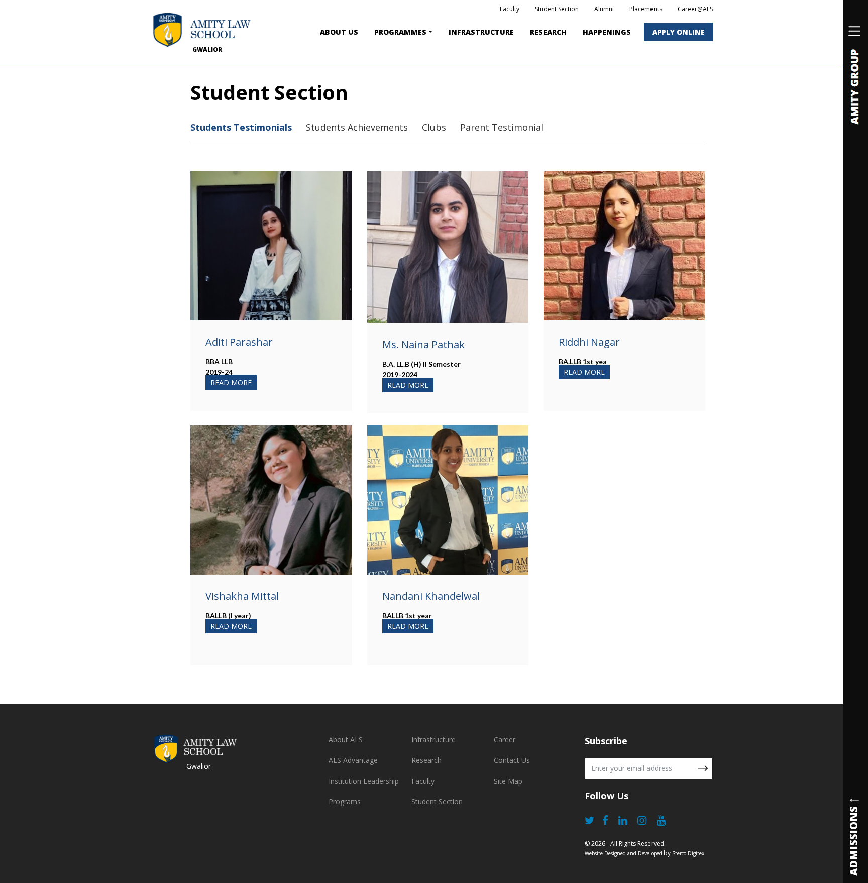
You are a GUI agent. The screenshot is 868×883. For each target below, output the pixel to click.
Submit (703, 768)
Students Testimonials (241, 127)
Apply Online (678, 32)
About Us (339, 32)
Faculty (509, 9)
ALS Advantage (353, 760)
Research (548, 32)
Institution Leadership (364, 781)
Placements (645, 9)
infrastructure (481, 32)
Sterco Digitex (688, 853)
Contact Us (512, 760)
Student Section (557, 9)
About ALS (346, 739)
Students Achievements (357, 127)
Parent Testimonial (502, 127)
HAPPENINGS (607, 32)
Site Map (508, 781)
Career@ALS (695, 9)
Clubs (434, 127)
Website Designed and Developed (623, 853)
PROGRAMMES (400, 32)
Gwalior (207, 49)
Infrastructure (433, 739)
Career (504, 739)
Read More (231, 382)
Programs (345, 801)
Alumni (604, 9)
